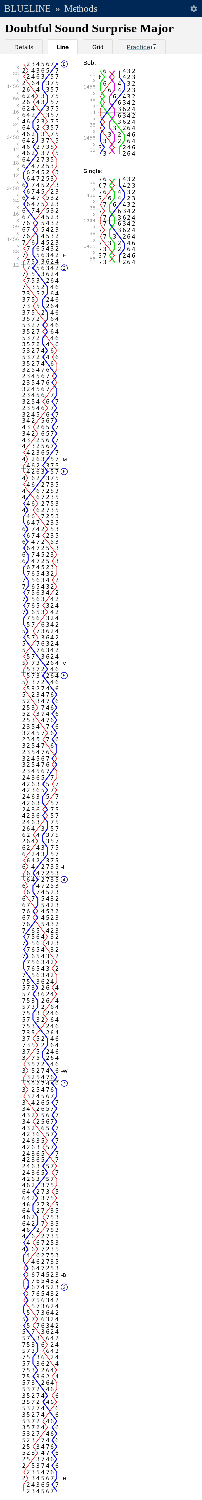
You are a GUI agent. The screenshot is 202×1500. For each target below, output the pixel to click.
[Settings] (193, 8)
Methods (80, 8)
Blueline (27, 8)
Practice (138, 46)
